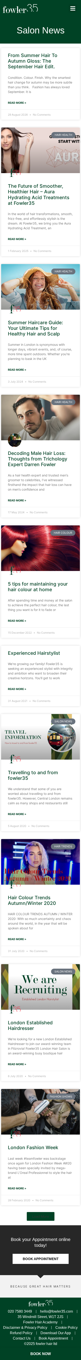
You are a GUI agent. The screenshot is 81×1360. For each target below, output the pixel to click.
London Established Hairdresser (30, 1025)
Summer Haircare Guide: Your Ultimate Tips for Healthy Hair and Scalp (35, 328)
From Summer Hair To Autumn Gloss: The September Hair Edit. (32, 61)
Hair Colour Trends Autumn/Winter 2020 (32, 900)
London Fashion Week (33, 1147)
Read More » (17, 102)
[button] (73, 8)
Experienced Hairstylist (34, 653)
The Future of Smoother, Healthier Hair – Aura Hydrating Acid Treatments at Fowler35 (38, 194)
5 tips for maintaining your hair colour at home (38, 586)
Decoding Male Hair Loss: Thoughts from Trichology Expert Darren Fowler (37, 458)
